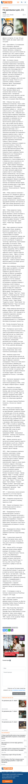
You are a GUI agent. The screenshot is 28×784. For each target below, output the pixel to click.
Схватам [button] (7, 781)
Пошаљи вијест (18, 771)
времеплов (15, 627)
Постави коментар (18, 693)
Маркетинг (10, 771)
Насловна (4, 771)
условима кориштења (18, 690)
